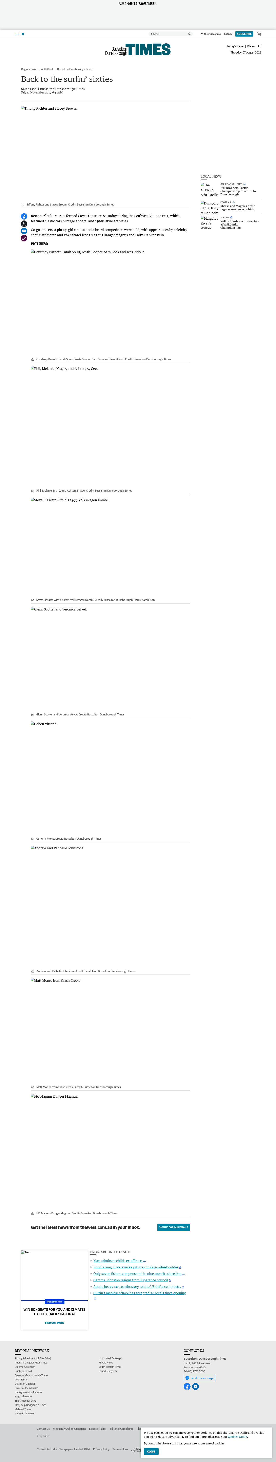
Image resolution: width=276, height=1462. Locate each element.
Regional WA (28, 69)
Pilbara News (106, 1362)
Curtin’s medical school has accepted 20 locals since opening (139, 1293)
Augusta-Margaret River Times (31, 1362)
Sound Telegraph (108, 1371)
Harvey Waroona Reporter (28, 1392)
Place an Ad (254, 46)
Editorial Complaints (121, 1428)
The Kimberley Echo (25, 1400)
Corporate (43, 1436)
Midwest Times (23, 1409)
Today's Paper (235, 46)
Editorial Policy (97, 1428)
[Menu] (16, 34)
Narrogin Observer (24, 1413)
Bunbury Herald (23, 1371)
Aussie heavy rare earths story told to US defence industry (137, 1287)
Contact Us (43, 1428)
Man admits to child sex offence (118, 1261)
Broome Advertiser (25, 1366)
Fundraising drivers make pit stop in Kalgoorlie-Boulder (135, 1267)
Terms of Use (120, 1449)
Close (151, 1451)
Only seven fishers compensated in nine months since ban (137, 1274)
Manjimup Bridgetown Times (30, 1404)
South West (46, 69)
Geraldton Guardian (25, 1383)
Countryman (21, 1379)
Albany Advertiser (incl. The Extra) (33, 1358)
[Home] (23, 33)
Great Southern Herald (26, 1388)
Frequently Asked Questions (69, 1428)
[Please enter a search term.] (189, 34)
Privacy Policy (101, 1449)
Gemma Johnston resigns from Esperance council (130, 1280)
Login (228, 34)
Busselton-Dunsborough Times (75, 69)
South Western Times (110, 1366)
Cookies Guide (237, 1436)
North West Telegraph (110, 1358)
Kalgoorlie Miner (23, 1396)
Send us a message (202, 1378)
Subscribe (244, 34)
